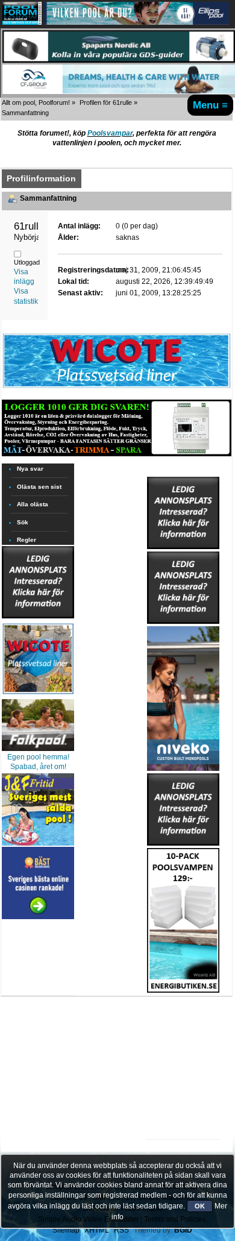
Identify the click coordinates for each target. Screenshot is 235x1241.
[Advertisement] (183, 1030)
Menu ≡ (210, 105)
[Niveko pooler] (183, 696)
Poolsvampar (110, 133)
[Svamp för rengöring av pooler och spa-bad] (183, 918)
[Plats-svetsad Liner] (38, 695)
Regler (26, 539)
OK (200, 1206)
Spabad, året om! (38, 766)
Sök (22, 522)
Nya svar (30, 468)
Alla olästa (32, 504)
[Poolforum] (22, 22)
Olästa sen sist (39, 486)
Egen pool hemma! (38, 757)
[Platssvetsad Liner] (116, 387)
